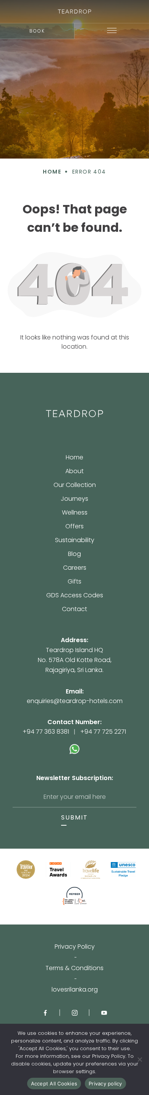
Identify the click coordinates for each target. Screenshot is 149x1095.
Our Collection (74, 485)
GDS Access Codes (74, 596)
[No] (139, 1059)
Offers (74, 527)
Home (74, 458)
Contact (74, 609)
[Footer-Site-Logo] (74, 413)
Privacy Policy (75, 947)
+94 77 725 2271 (103, 731)
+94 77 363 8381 (46, 731)
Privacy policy (105, 1083)
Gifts (74, 582)
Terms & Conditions (74, 968)
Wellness (74, 513)
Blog (74, 554)
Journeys (74, 499)
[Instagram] (75, 1012)
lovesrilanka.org (75, 990)
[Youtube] (104, 1012)
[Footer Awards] (26, 869)
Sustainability (74, 540)
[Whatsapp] (74, 745)
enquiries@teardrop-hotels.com (75, 701)
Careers (74, 568)
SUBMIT (74, 817)
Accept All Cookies (54, 1083)
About (74, 471)
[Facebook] (45, 1012)
